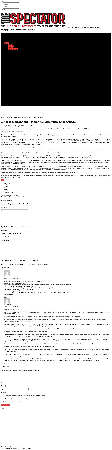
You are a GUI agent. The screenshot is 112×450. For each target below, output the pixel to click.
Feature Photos (12, 91)
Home (6, 4)
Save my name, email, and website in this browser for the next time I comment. (24, 395)
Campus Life (7, 50)
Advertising (15, 447)
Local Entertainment (13, 85)
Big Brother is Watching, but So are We (15, 227)
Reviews (10, 82)
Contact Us (11, 99)
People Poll (11, 46)
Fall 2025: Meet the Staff (14, 101)
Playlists (10, 88)
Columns (10, 47)
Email (3, 389)
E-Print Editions (8, 35)
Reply (6, 297)
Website (3, 392)
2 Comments (25, 126)
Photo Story (11, 93)
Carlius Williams (8, 192)
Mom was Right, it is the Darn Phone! (14, 204)
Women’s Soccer (12, 72)
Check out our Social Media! (11, 233)
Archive (6, 6)
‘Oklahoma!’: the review (10, 195)
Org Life (10, 57)
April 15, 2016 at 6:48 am (11, 306)
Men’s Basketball (12, 68)
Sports (6, 60)
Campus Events (12, 52)
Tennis (9, 77)
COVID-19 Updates (13, 41)
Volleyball (10, 74)
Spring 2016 (18, 126)
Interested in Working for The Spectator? (19, 104)
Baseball (10, 66)
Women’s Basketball (13, 69)
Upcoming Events (9, 96)
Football (10, 65)
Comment (4, 383)
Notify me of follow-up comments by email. (15, 399)
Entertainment (8, 79)
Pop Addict (11, 83)
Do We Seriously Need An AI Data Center (19, 260)
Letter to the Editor (13, 49)
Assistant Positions (13, 102)
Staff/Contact (7, 98)
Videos (10, 87)
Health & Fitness (12, 61)
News (5, 36)
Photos (6, 90)
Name (3, 386)
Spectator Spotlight (13, 58)
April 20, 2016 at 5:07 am (11, 278)
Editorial (10, 44)
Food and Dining (12, 55)
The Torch (7, 94)
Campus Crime (12, 38)
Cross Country (12, 63)
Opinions (6, 43)
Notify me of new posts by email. (12, 402)
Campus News (12, 54)
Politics (10, 39)
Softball (10, 71)
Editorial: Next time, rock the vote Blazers (14, 197)
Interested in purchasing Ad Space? (17, 105)
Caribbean (7, 277)
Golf (9, 76)
